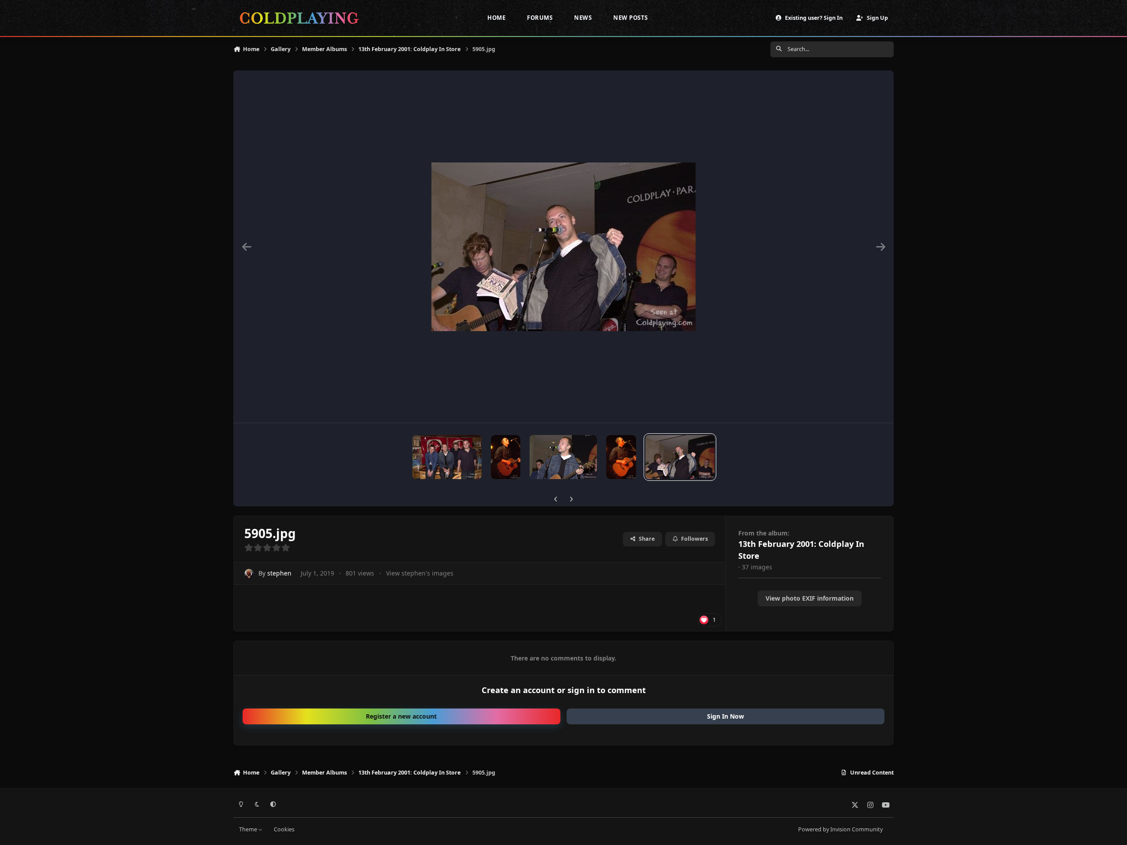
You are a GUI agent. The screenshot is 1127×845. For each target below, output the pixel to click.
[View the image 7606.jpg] (447, 457)
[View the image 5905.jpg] (680, 457)
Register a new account (401, 716)
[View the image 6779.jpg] (505, 457)
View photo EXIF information (810, 598)
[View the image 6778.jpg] (563, 457)
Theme (248, 829)
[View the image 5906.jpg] (621, 457)
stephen (279, 573)
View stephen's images (419, 573)
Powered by (840, 829)
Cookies (284, 829)
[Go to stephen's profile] (249, 573)
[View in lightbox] (563, 246)
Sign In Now (725, 716)
